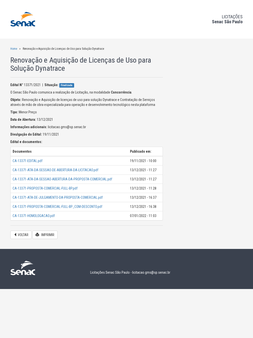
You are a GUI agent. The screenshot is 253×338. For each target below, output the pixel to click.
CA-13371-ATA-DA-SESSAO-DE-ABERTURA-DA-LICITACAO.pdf (55, 170)
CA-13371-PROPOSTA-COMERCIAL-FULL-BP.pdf (45, 188)
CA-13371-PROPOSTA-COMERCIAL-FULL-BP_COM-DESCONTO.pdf (57, 207)
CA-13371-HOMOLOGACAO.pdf (34, 216)
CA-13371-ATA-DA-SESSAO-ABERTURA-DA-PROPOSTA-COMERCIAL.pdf (62, 179)
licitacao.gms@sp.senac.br (151, 272)
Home (13, 48)
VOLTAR (22, 235)
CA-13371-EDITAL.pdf (27, 161)
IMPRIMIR (46, 235)
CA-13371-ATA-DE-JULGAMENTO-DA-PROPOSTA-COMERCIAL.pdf (58, 197)
